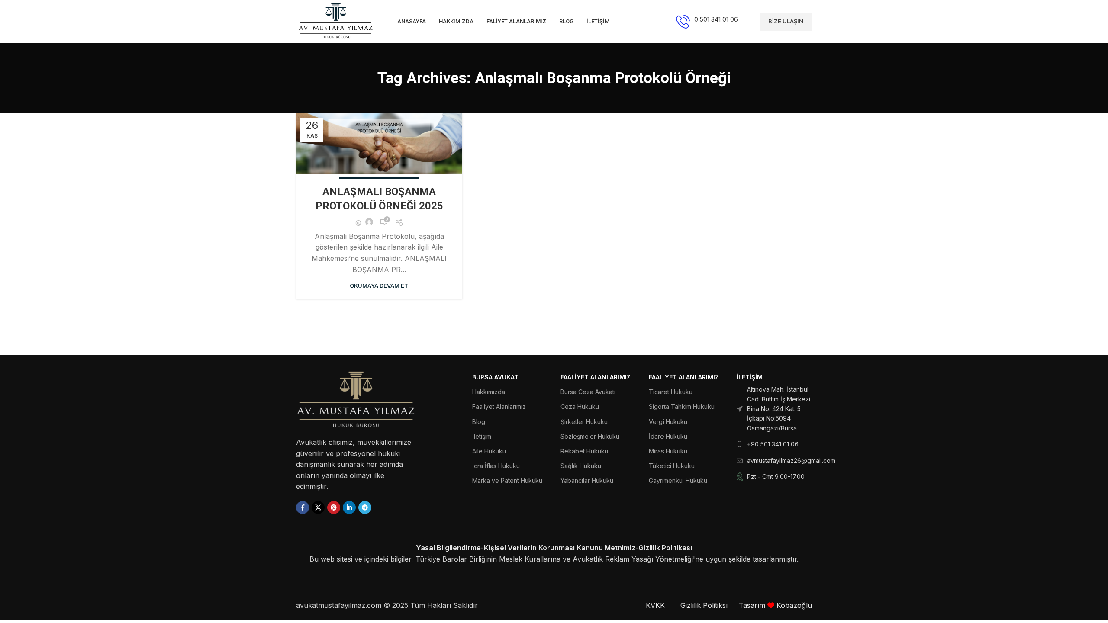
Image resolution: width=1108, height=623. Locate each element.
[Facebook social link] (302, 507)
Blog (478, 421)
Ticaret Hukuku (670, 391)
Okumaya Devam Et (379, 285)
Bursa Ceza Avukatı (587, 391)
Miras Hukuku (668, 451)
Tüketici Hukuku (672, 465)
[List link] (774, 409)
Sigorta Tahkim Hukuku (682, 406)
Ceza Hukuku (579, 406)
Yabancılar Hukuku (586, 480)
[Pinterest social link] (333, 507)
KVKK (655, 605)
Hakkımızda (488, 391)
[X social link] (318, 507)
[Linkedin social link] (349, 507)
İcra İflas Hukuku (496, 465)
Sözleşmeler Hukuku (589, 436)
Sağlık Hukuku (580, 465)
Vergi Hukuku (668, 421)
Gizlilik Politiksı (705, 605)
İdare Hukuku (668, 436)
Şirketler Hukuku (584, 421)
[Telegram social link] (364, 507)
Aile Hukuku (489, 451)
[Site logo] (336, 20)
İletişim (481, 436)
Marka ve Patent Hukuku (507, 480)
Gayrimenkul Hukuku (678, 480)
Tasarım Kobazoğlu (775, 605)
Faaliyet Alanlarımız (499, 406)
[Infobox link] (707, 22)
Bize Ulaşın (785, 21)
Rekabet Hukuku (584, 451)
